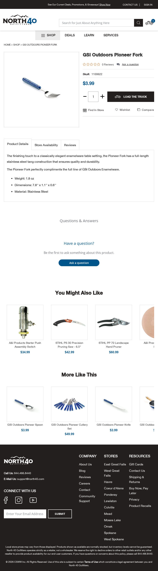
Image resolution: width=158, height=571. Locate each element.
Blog (82, 470)
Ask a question (130, 64)
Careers (84, 483)
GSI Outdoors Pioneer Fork (113, 55)
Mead (108, 513)
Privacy (134, 499)
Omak (108, 526)
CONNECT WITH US (20, 491)
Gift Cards (136, 464)
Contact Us (130, 4)
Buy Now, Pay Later (138, 490)
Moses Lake (112, 520)
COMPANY (88, 456)
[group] (118, 83)
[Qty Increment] (102, 96)
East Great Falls (115, 464)
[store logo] (20, 20)
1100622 (97, 74)
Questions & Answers (79, 220)
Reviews (70, 145)
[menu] (79, 35)
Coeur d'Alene (114, 488)
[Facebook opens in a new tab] (6, 501)
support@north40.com (30, 478)
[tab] (18, 144)
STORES (111, 456)
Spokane (110, 533)
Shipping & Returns (136, 479)
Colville (109, 507)
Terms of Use (91, 562)
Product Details (17, 144)
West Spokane (114, 539)
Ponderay (110, 494)
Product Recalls (140, 505)
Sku (85, 74)
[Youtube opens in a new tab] (33, 500)
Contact (84, 489)
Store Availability (46, 145)
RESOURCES (139, 456)
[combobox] (96, 23)
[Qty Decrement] (85, 95)
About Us (85, 464)
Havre (108, 482)
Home (7, 44)
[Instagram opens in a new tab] (18, 501)
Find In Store (96, 110)
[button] (150, 21)
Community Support (87, 498)
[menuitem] (47, 35)
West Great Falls (111, 473)
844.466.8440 (22, 473)
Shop (16, 44)
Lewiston (110, 501)
